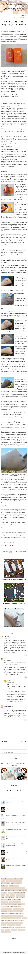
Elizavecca (19, 890)
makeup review (13, 906)
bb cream (6, 550)
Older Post (24, 741)
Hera (6, 897)
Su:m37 (14, 922)
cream (2, 890)
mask (19, 906)
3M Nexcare (3, 878)
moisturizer (4, 911)
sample (12, 915)
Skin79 (10, 552)
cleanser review (4, 887)
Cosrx (23, 887)
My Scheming (19, 911)
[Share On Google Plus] (10, 545)
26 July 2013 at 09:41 (7, 660)
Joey (5, 658)
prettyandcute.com (6, 151)
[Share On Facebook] (8, 545)
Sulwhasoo (19, 922)
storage (9, 922)
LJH (1, 906)
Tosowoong (14, 929)
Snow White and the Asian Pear (11, 952)
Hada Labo (12, 894)
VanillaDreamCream (8, 706)
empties (24, 890)
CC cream (11, 885)
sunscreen (3, 925)
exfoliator (10, 892)
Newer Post (4, 741)
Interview (9, 899)
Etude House (4, 892)
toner (2, 929)
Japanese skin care (16, 899)
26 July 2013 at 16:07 (10, 682)
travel (2, 932)
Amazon (20, 878)
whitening (8, 932)
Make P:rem (6, 906)
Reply (26, 655)
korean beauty (13, 550)
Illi (17, 897)
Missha (14, 908)
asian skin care (18, 880)
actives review (14, 878)
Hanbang (18, 894)
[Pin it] (13, 545)
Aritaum (3, 880)
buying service (4, 885)
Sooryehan (3, 922)
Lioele (19, 904)
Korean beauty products (14, 901)
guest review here (7, 254)
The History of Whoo (20, 927)
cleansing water (13, 887)
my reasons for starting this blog (12, 216)
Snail (22, 920)
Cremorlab (7, 890)
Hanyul (23, 894)
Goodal (3, 894)
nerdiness (12, 913)
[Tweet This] (5, 545)
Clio (19, 887)
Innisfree (3, 899)
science (16, 915)
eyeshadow (16, 892)
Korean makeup (9, 551)
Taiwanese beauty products (7, 927)
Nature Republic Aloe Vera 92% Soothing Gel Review (16, 829)
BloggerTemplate (22, 952)
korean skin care (18, 551)
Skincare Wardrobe (9, 920)
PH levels (21, 913)
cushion (13, 890)
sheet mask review (11, 918)
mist (18, 908)
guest (7, 894)
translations (21, 929)
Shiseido (19, 918)
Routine (7, 915)
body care (19, 883)
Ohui (17, 913)
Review (6, 552)
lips (23, 904)
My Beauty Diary (11, 911)
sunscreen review (11, 925)
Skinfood (17, 920)
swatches (15, 552)
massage (10, 908)
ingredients (21, 897)
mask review (4, 908)
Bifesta (8, 883)
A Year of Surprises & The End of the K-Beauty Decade (16, 865)
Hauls (2, 897)
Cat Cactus (6, 636)
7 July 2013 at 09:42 (7, 638)
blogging (13, 883)
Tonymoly (7, 929)
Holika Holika (12, 897)
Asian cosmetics (9, 880)
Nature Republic (4, 913)
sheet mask (3, 918)
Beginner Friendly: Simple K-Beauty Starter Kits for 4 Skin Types (14, 764)
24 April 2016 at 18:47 (7, 707)
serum (21, 915)
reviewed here (3, 179)
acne (8, 878)
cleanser (16, 885)
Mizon (22, 908)
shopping (24, 918)
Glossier (23, 892)
